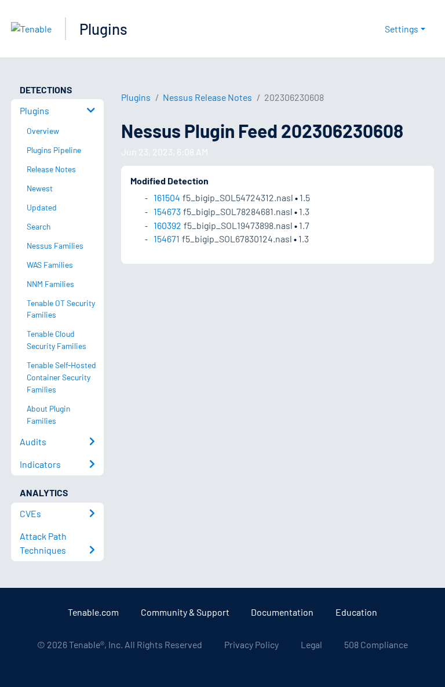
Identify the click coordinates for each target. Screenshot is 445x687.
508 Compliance (376, 644)
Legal (311, 644)
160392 (167, 225)
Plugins (103, 29)
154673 (167, 211)
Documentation (282, 611)
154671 (167, 238)
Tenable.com (93, 611)
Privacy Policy (251, 644)
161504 (167, 197)
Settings (401, 28)
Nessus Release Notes (207, 97)
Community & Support (185, 611)
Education (356, 611)
